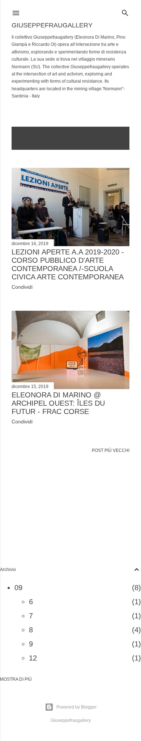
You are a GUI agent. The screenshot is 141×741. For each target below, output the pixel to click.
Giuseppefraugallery (52, 25)
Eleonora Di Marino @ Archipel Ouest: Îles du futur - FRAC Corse (58, 403)
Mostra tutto (34, 140)
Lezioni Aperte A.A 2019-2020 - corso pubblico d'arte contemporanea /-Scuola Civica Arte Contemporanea (68, 264)
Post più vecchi (110, 450)
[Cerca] (125, 11)
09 (18, 588)
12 (33, 658)
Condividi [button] (22, 287)
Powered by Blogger (76, 707)
